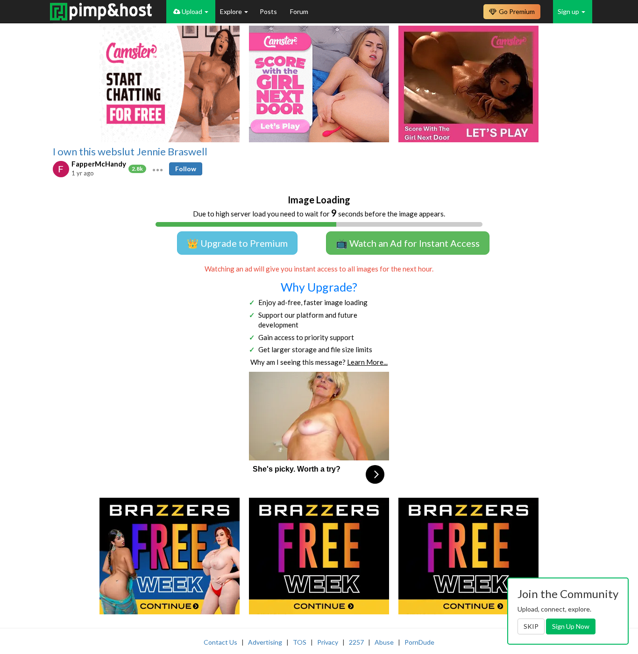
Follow (185, 169)
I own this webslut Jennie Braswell (130, 151)
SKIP (531, 626)
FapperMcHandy (98, 164)
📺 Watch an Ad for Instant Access (408, 243)
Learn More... (367, 362)
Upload (192, 11)
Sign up (569, 11)
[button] (157, 169)
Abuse (384, 642)
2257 (356, 642)
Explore (231, 11)
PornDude (419, 642)
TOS (299, 642)
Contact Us (220, 642)
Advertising (265, 642)
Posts (269, 11)
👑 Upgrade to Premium (237, 243)
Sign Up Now (570, 626)
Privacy (327, 642)
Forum (299, 11)
